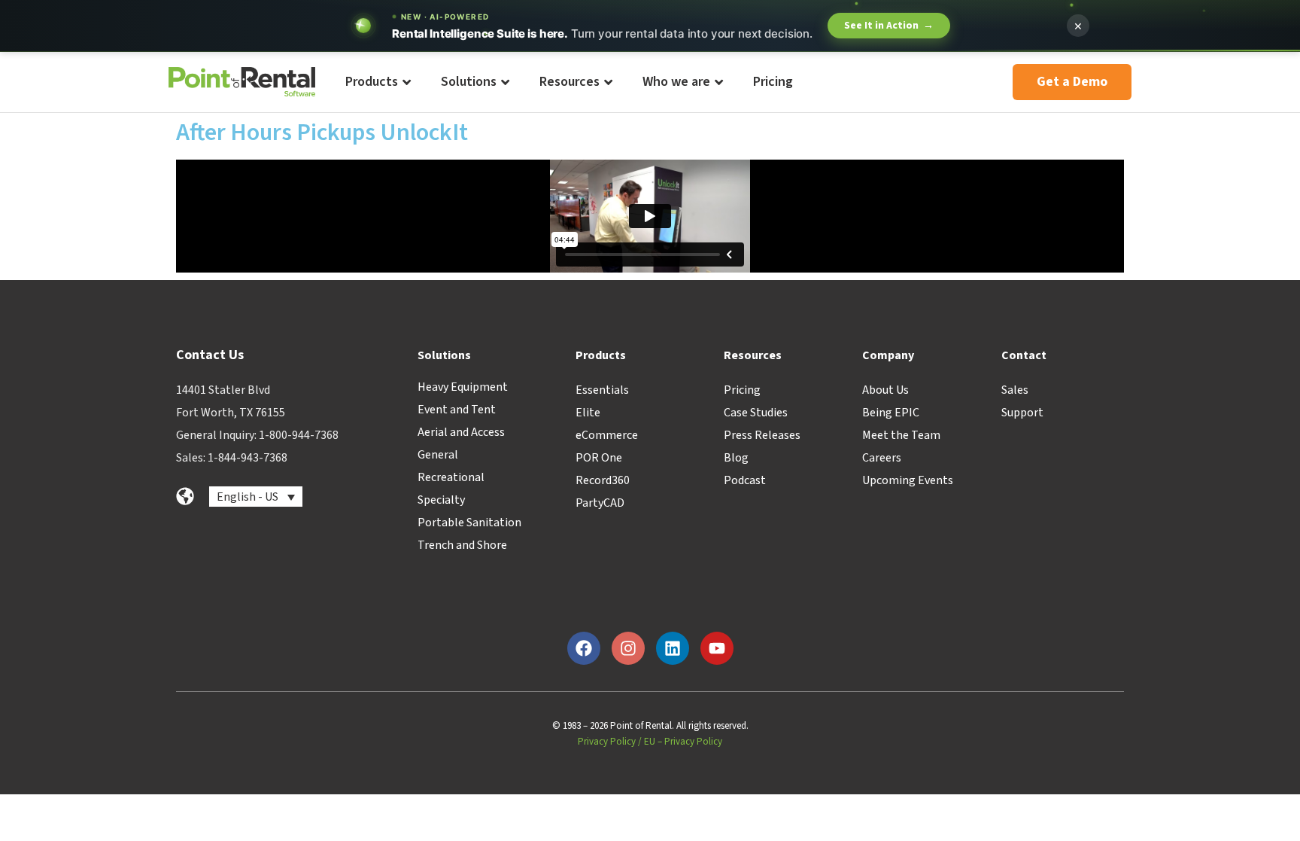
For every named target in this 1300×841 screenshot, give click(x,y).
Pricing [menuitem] (773, 81)
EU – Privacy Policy (683, 741)
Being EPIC (890, 412)
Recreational (451, 477)
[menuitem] (377, 82)
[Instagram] (628, 648)
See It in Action (889, 25)
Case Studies (756, 412)
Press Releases (762, 435)
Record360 (603, 480)
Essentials (602, 390)
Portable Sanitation (469, 522)
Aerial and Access (461, 432)
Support (1022, 412)
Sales (1014, 390)
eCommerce (607, 435)
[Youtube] (717, 648)
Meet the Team (901, 435)
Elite (588, 412)
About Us (885, 390)
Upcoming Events (907, 480)
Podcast (745, 480)
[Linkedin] (672, 648)
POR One (599, 457)
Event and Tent (457, 409)
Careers (881, 457)
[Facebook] (583, 648)
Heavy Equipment (463, 387)
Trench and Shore (462, 545)
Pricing (742, 390)
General (438, 454)
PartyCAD (600, 503)
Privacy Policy (607, 741)
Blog (736, 457)
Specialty (441, 500)
